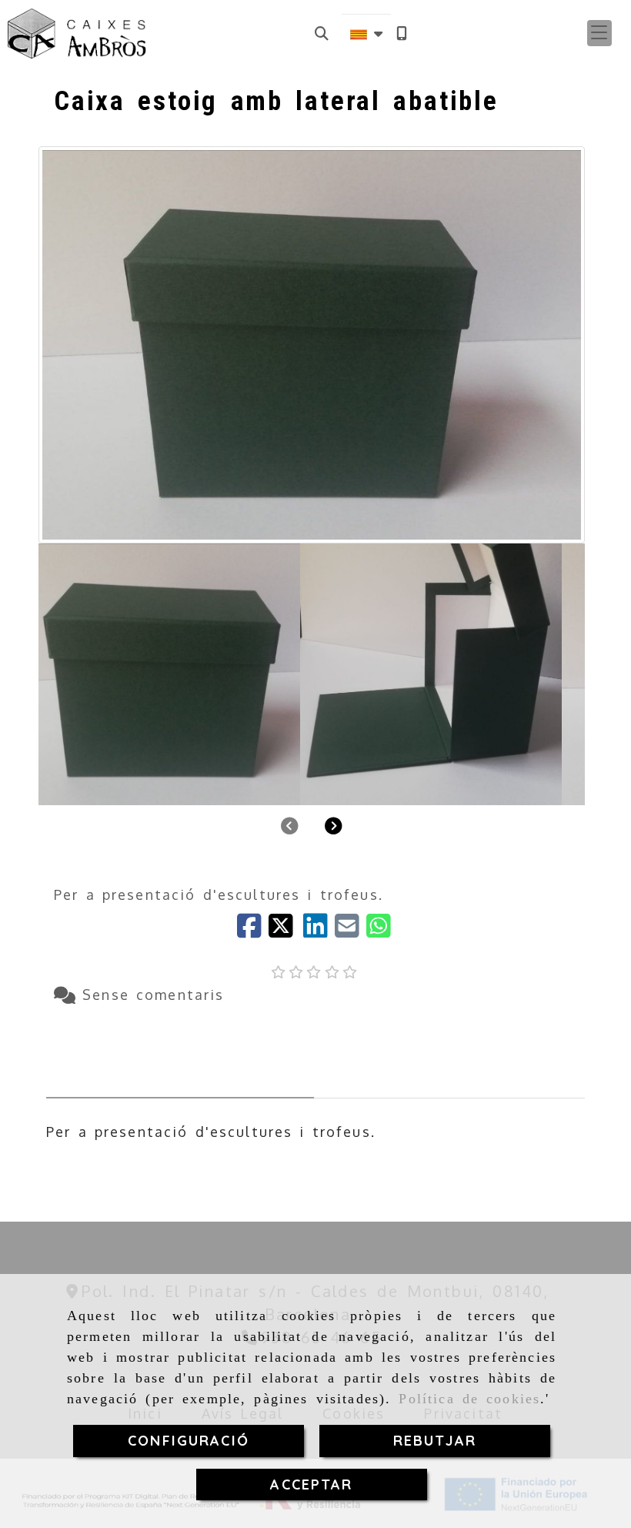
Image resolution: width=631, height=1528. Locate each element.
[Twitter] (286, 930)
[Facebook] (253, 930)
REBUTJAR (434, 1440)
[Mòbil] (401, 33)
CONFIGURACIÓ (188, 1440)
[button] (599, 33)
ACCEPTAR (311, 1484)
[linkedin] (319, 930)
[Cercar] (321, 33)
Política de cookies (469, 1398)
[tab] (180, 1057)
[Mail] (350, 930)
